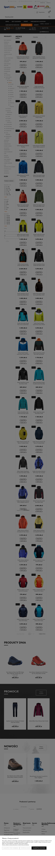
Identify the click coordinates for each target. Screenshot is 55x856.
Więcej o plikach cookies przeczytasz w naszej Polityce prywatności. (15, 844)
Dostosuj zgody (25, 848)
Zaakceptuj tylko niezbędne (10, 848)
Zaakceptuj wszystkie (39, 848)
